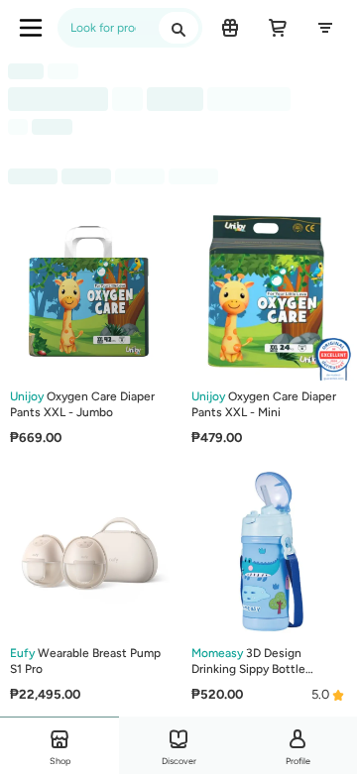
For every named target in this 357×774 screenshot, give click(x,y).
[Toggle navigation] (31, 28)
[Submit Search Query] (178, 28)
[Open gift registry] (230, 28)
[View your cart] (278, 28)
